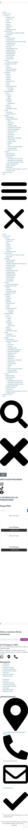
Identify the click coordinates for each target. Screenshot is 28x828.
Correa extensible (12, 148)
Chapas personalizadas (13, 129)
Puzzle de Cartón (12, 141)
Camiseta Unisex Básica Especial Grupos (16, 41)
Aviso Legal (6, 672)
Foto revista (11, 122)
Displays (8, 77)
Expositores (8, 72)
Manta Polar (11, 136)
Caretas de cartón (10, 170)
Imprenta (7, 15)
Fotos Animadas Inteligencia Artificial (15, 33)
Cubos (8, 84)
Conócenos (6, 665)
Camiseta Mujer (10, 39)
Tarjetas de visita (10, 17)
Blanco (9, 96)
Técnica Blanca (10, 58)
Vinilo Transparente (11, 114)
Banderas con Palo (10, 70)
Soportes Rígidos (9, 91)
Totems (8, 83)
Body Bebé (9, 46)
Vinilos (6, 110)
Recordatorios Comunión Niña (15, 160)
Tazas (9, 120)
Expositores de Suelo (11, 86)
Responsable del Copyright (9, 671)
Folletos (8, 24)
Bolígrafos (10, 124)
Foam (7, 93)
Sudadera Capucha (11, 52)
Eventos (7, 151)
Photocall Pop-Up (10, 81)
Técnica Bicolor (10, 57)
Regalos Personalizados (12, 119)
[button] (14, 205)
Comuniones (9, 157)
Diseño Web (9, 34)
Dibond (8, 105)
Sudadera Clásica (10, 50)
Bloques (10, 101)
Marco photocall (10, 153)
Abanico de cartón (12, 131)
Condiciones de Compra (9, 669)
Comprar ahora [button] (14, 530)
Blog (4, 174)
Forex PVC (8, 95)
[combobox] (14, 430)
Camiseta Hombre (10, 38)
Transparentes (11, 103)
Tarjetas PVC (9, 19)
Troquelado (10, 89)
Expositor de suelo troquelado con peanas (16, 169)
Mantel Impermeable (11, 69)
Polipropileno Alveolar (11, 108)
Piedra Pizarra (11, 134)
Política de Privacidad (8, 674)
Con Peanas (11, 88)
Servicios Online (7, 14)
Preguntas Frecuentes (8, 667)
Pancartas (8, 67)
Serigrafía (7, 36)
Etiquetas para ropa (11, 29)
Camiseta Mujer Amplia (11, 48)
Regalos (7, 115)
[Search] (14, 428)
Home (4, 12)
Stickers (8, 27)
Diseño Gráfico (8, 31)
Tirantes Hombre (10, 55)
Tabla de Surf (9, 167)
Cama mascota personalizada (15, 146)
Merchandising (10, 117)
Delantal (10, 143)
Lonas (7, 65)
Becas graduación (10, 155)
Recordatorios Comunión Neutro (16, 162)
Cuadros (7, 60)
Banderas (8, 79)
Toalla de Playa (11, 139)
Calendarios (9, 26)
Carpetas (8, 22)
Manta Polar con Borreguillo (14, 138)
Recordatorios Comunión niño (15, 158)
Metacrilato (9, 100)
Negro (9, 98)
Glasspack (8, 107)
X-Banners (8, 76)
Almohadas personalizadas (14, 127)
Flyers (7, 20)
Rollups (8, 74)
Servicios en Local (7, 172)
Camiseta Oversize (10, 43)
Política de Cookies (7, 676)
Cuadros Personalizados (12, 62)
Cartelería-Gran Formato (11, 64)
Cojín (9, 145)
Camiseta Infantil (10, 45)
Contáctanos (6, 664)
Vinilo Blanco (9, 112)
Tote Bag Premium (10, 53)
